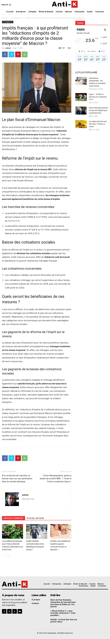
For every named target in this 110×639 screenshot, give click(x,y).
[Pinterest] (18, 54)
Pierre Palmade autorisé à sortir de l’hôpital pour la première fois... (98, 110)
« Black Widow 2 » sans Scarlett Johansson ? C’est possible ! (62, 613)
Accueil (5, 18)
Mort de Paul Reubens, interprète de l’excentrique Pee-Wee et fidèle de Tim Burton (63, 603)
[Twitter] (11, 54)
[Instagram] (9, 611)
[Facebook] (5, 54)
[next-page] (8, 555)
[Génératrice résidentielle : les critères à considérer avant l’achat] (81, 81)
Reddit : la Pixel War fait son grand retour (63, 620)
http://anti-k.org (28, 499)
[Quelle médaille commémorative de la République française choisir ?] (36, 531)
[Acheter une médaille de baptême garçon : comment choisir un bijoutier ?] (60, 531)
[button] (6, 4)
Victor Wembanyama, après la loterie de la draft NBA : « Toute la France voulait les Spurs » (55, 478)
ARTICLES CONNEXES (13, 518)
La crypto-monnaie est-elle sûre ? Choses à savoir (98, 124)
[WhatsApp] (25, 54)
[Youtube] (20, 611)
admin (8, 48)
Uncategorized (16, 18)
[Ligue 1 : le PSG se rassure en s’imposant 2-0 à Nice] (81, 97)
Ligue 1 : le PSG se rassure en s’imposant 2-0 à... (98, 96)
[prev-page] (4, 555)
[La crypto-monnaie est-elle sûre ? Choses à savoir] (81, 124)
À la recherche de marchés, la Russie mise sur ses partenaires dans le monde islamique (17, 478)
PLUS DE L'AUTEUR (35, 518)
